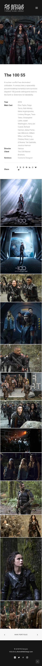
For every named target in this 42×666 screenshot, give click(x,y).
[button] (36, 8)
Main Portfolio (21, 635)
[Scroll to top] (37, 661)
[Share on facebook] (17, 167)
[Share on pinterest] (26, 167)
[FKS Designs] (21, 8)
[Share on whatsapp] (32, 167)
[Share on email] (18, 170)
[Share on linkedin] (29, 167)
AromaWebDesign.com (25, 652)
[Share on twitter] (20, 167)
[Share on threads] (23, 167)
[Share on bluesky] (35, 167)
